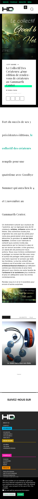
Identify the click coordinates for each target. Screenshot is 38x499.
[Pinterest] (17, 98)
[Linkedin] (15, 405)
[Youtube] (32, 405)
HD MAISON (7, 428)
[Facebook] (8, 98)
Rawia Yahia (12, 90)
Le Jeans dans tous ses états (19, 363)
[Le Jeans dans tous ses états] (19, 343)
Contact (6, 425)
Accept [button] (20, 494)
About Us (6, 423)
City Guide (11, 64)
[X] (13, 98)
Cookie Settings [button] (9, 494)
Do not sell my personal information (16, 490)
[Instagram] (10, 405)
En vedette (23, 317)
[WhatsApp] (22, 98)
